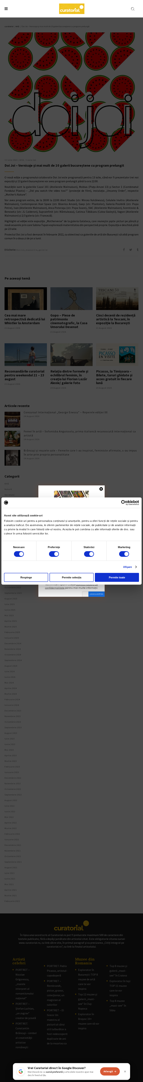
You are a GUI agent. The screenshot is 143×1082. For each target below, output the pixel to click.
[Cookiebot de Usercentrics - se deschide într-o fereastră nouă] (123, 502)
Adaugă (108, 1071)
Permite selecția (71, 577)
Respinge (26, 577)
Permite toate (117, 577)
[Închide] (125, 1071)
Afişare (127, 566)
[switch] (54, 554)
